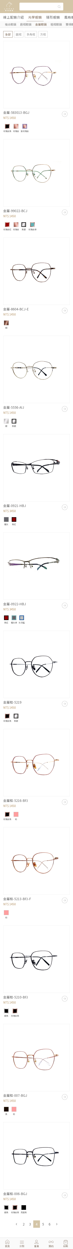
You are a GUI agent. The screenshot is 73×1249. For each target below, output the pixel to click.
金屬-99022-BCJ (15, 210)
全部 (8, 34)
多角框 (31, 34)
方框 (43, 34)
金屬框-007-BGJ (15, 1095)
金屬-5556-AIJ (13, 407)
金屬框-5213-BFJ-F (17, 898)
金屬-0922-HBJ (14, 603)
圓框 (18, 34)
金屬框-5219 (12, 702)
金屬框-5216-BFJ (15, 800)
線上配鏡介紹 (13, 17)
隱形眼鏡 (53, 17)
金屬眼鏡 (41, 24)
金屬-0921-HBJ (14, 505)
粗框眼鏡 (56, 24)
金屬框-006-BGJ (15, 1193)
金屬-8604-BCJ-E (16, 309)
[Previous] (16, 1224)
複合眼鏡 (10, 24)
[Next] (57, 1224)
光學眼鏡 (35, 17)
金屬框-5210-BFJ (15, 997)
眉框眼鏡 (25, 24)
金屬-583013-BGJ (16, 112)
